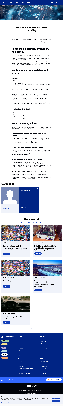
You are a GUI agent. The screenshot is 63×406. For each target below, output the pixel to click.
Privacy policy (7, 402)
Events (20, 341)
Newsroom (21, 336)
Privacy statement (26, 390)
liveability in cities (15, 59)
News (25, 222)
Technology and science (24, 358)
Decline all (56, 400)
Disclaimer (40, 390)
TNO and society (44, 348)
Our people (43, 346)
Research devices (22, 363)
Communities (43, 350)
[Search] (57, 2)
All (21, 222)
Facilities (20, 361)
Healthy (17, 2)
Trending (21, 353)
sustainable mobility (41, 58)
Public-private (43, 363)
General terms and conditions (30, 393)
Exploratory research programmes (26, 368)
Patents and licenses (23, 371)
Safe (23, 2)
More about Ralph (24, 190)
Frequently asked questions (46, 353)
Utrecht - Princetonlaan (27, 207)
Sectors (4, 354)
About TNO (42, 336)
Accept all (56, 398)
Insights (20, 346)
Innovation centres (45, 371)
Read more (6, 254)
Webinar (41, 222)
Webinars (21, 343)
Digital (28, 2)
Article (29, 222)
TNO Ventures (44, 368)
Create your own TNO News (55, 379)
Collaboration (43, 358)
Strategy (42, 343)
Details (2, 402)
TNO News (21, 355)
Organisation (43, 339)
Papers (20, 350)
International (43, 373)
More (51, 2)
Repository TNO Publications (24, 373)
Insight (35, 222)
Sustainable (10, 2)
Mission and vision (44, 341)
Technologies (21, 366)
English (2, 394)
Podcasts (21, 348)
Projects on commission (45, 361)
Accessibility (34, 390)
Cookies (20, 390)
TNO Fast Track (44, 366)
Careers (4, 357)
